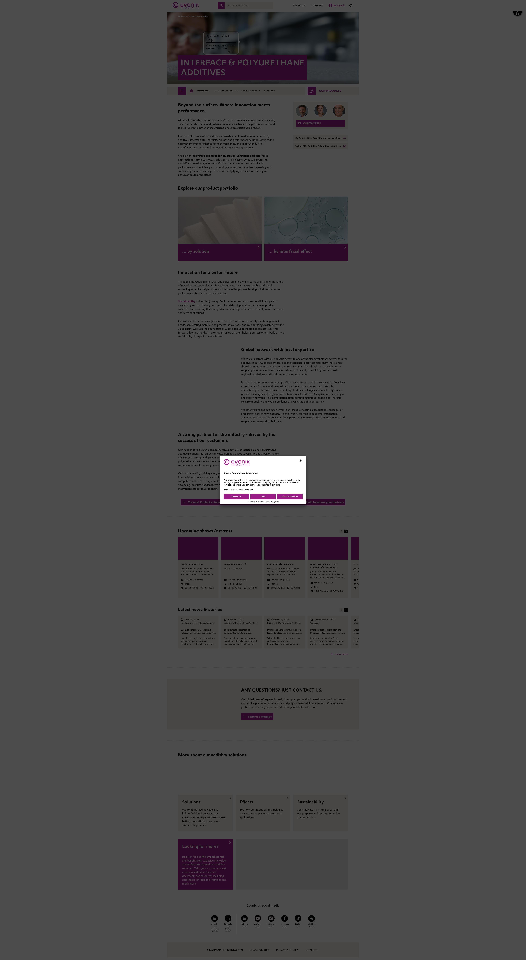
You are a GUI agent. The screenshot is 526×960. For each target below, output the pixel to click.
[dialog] (263, 480)
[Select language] (301, 460)
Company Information (244, 490)
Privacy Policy (229, 490)
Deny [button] (263, 496)
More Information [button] (290, 496)
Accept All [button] (236, 496)
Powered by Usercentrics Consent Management (263, 502)
